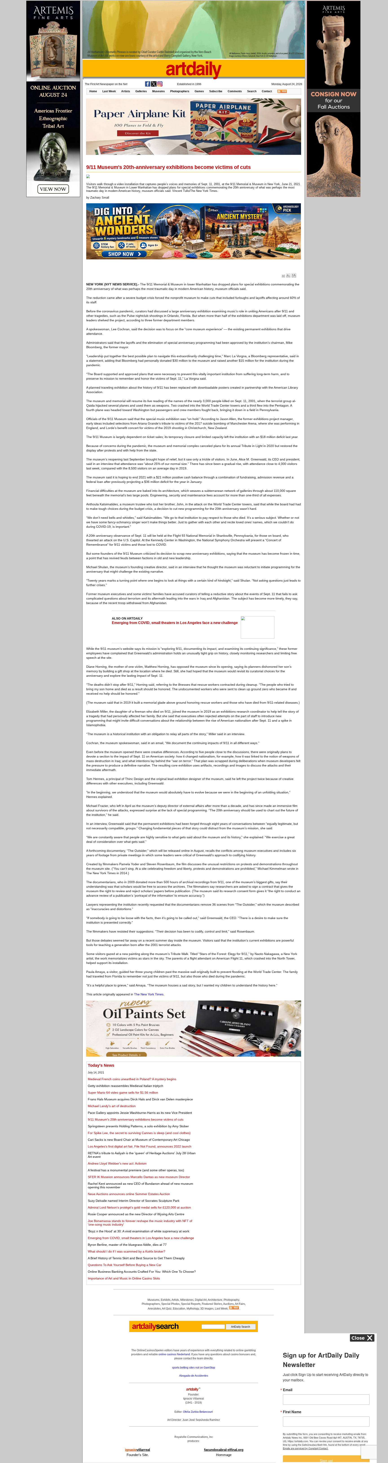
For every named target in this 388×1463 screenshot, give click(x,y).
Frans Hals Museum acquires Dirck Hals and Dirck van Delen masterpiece (140, 1099)
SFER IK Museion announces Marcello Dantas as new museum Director (139, 1177)
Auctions (228, 1303)
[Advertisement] (249, 1094)
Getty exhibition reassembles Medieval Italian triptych (125, 1086)
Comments (235, 91)
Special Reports (191, 1303)
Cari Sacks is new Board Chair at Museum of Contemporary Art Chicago (139, 1139)
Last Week (109, 91)
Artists (125, 91)
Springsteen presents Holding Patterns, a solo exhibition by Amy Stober (138, 1126)
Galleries (141, 91)
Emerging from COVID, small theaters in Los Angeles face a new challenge (175, 623)
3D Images (207, 1308)
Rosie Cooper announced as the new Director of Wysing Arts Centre (136, 1214)
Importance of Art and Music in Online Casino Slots (124, 1278)
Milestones (187, 1299)
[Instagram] (160, 85)
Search (251, 91)
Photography (231, 1299)
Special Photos (170, 1303)
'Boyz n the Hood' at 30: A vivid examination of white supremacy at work (138, 1231)
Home (93, 91)
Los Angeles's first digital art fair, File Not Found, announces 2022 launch (139, 1146)
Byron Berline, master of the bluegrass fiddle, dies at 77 (127, 1244)
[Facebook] (147, 85)
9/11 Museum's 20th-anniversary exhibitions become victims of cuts (135, 1119)
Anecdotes (154, 1308)
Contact (267, 91)
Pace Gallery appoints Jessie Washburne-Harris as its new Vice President (140, 1113)
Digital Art (201, 1299)
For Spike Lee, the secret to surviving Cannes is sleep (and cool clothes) (139, 1133)
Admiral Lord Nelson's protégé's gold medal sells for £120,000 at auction (139, 1207)
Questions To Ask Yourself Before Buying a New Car (124, 1265)
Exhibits (165, 1299)
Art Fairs (240, 1303)
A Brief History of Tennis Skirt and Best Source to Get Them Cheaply (136, 1258)
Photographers (179, 91)
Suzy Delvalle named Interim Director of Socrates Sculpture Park (133, 1200)
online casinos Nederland (174, 1354)
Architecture (215, 1299)
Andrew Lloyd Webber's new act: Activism (117, 1163)
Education (179, 1308)
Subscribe (215, 91)
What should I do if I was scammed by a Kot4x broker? (126, 1251)
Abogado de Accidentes (193, 1375)
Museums (158, 91)
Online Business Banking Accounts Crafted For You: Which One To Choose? (142, 1271)
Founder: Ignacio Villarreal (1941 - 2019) (193, 1398)
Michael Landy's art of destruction (112, 1106)
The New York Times (148, 994)
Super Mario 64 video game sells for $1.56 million (123, 1092)
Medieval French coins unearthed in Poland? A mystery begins (132, 1079)
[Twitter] (154, 85)
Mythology (193, 1308)
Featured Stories (212, 1303)
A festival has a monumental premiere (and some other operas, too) (136, 1170)
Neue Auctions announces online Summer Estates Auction (129, 1194)
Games (199, 91)
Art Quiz (167, 1308)
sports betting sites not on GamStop (193, 1367)
